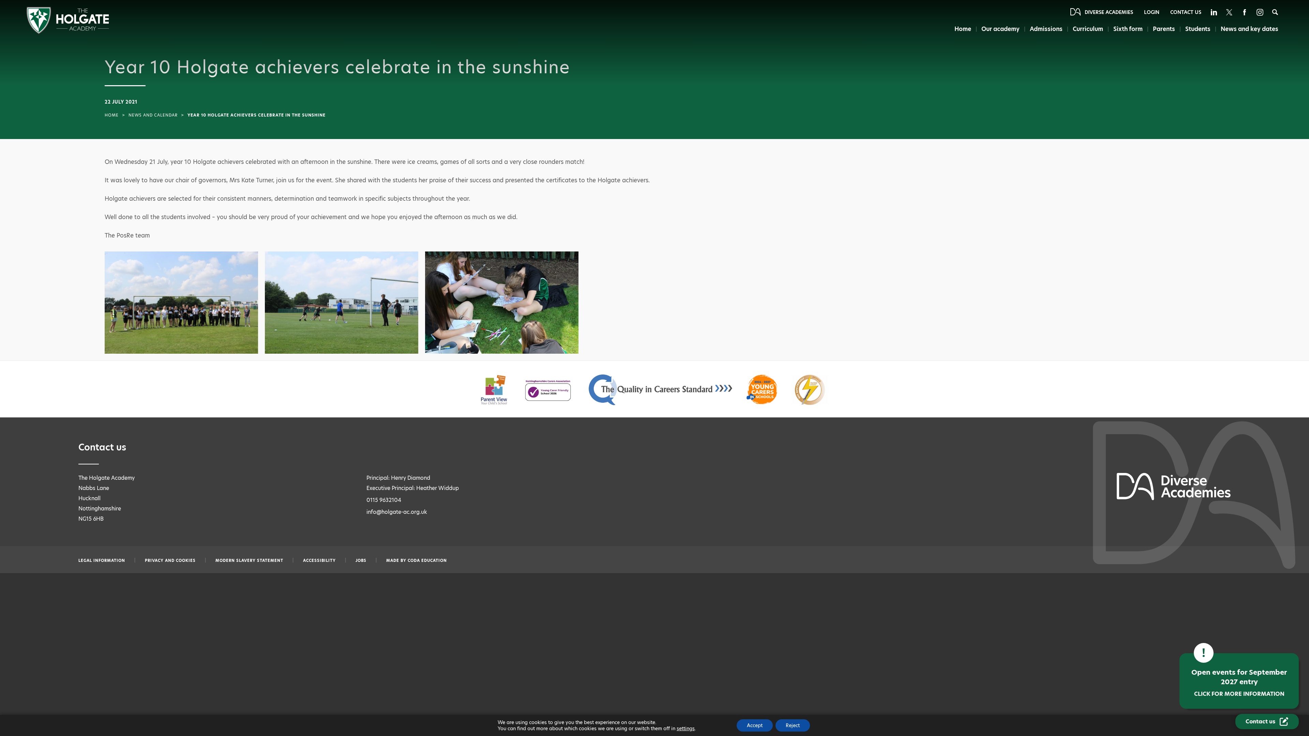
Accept (755, 725)
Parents (1164, 29)
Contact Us (1185, 12)
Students (1197, 29)
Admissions (1046, 29)
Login (1151, 12)
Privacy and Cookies (170, 560)
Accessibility (319, 560)
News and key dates (1249, 29)
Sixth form (1128, 29)
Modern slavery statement (249, 560)
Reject (793, 725)
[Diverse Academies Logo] (67, 32)
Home (962, 29)
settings (686, 728)
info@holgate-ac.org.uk (396, 512)
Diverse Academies (1109, 12)
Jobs (361, 560)
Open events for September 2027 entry (1239, 683)
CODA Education (427, 560)
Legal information (101, 560)
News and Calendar (153, 115)
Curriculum (1088, 29)
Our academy (1000, 29)
